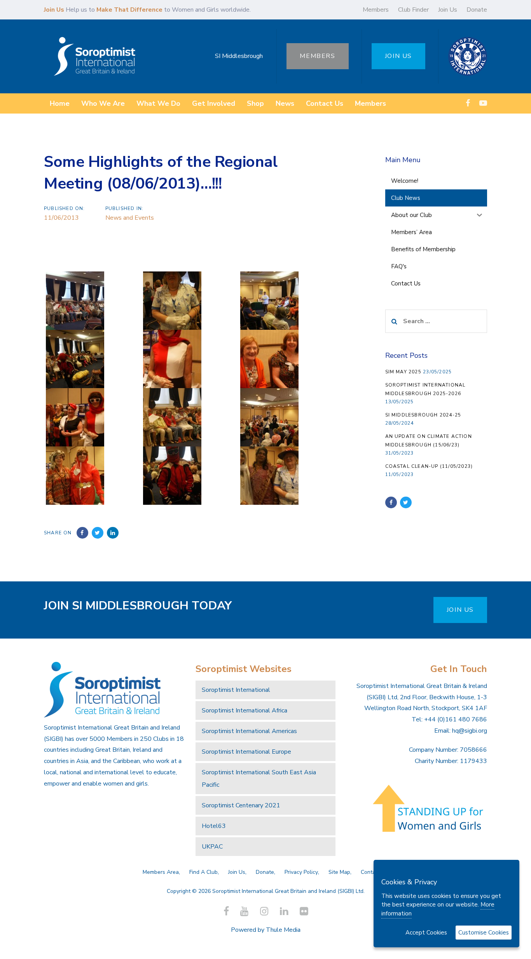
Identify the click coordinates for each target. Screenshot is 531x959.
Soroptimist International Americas (249, 731)
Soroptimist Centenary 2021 (241, 805)
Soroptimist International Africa (244, 710)
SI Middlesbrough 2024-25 (423, 415)
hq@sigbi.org (469, 730)
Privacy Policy (301, 872)
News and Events (129, 218)
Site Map (339, 872)
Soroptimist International (236, 690)
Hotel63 (214, 826)
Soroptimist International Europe (246, 751)
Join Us (447, 9)
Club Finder (413, 9)
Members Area (161, 872)
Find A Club (203, 872)
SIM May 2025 (403, 372)
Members (376, 9)
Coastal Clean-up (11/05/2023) (429, 466)
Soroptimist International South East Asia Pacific (259, 778)
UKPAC (212, 846)
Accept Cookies (426, 932)
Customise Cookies (483, 932)
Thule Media (283, 930)
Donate (476, 9)
